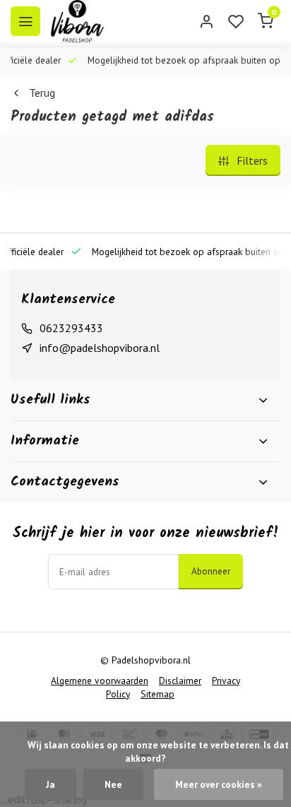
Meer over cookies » (218, 784)
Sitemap (157, 694)
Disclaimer (180, 680)
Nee (113, 784)
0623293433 (71, 328)
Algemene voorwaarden (99, 680)
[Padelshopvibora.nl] (77, 21)
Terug (42, 93)
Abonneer (210, 571)
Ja (50, 784)
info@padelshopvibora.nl (100, 348)
